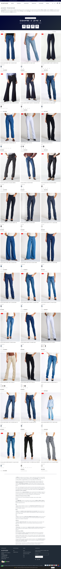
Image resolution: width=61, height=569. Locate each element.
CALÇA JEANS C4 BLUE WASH (27, 182)
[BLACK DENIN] (1, 186)
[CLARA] (21, 66)
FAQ (23, 555)
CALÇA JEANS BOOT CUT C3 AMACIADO (8, 302)
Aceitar (52, 567)
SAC (13, 550)
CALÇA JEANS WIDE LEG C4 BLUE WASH (29, 262)
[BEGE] (43, 346)
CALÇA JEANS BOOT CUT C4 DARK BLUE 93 (9, 422)
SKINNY (17, 511)
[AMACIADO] (42, 66)
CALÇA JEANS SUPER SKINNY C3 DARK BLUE (30, 302)
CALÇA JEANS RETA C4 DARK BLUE (48, 102)
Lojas (24, 556)
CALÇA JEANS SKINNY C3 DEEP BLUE (28, 342)
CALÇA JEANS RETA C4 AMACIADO (28, 222)
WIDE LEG (17, 521)
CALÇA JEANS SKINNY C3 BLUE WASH (48, 302)
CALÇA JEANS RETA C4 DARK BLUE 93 (28, 422)
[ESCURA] (21, 106)
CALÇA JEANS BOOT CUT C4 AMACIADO (49, 222)
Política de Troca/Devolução (27, 552)
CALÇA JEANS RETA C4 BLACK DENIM (7, 182)
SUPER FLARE (18, 527)
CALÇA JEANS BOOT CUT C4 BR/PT (48, 342)
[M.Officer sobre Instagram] (37, 559)
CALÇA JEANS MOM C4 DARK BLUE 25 (8, 142)
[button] (53, 3)
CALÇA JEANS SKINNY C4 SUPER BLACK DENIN (30, 462)
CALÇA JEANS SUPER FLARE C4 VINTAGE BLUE (30, 102)
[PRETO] (23, 146)
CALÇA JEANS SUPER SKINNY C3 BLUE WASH (9, 462)
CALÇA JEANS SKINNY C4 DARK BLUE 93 (49, 382)
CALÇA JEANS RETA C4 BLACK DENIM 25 (8, 222)
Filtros (3, 31)
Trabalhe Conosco (15, 552)
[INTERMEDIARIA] (21, 186)
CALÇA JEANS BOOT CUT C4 (26, 142)
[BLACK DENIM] (1, 106)
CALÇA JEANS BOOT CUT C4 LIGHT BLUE (49, 422)
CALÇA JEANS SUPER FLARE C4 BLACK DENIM (9, 102)
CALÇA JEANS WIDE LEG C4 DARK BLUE (8, 262)
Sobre (24, 550)
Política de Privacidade (26, 553)
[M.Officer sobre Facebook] (35, 559)
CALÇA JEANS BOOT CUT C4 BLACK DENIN (49, 462)
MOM (17, 516)
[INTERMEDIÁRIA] (1, 66)
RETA (17, 505)
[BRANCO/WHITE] (21, 146)
